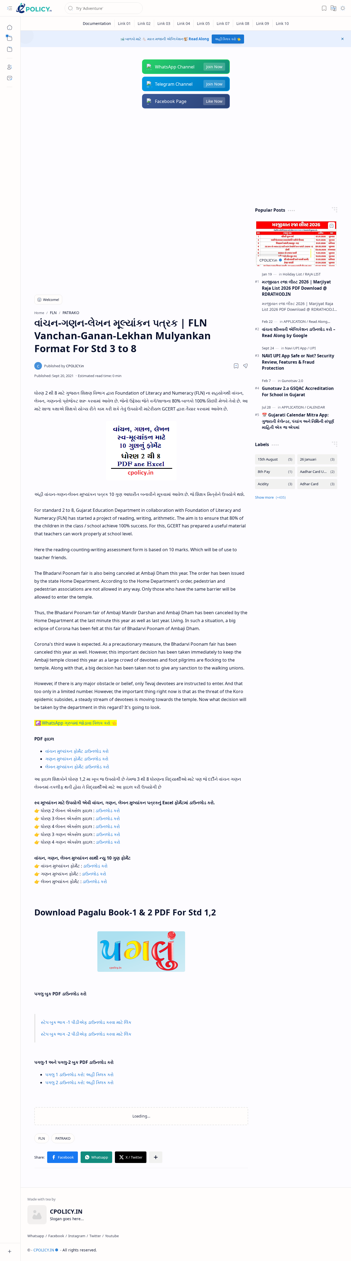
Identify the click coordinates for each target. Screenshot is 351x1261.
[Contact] (9, 78)
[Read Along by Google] (327, 321)
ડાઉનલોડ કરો (107, 811)
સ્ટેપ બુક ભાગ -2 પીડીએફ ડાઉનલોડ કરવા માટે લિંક (86, 1034)
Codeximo (334, 1250)
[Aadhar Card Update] (317, 472)
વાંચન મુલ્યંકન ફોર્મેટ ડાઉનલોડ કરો (77, 751)
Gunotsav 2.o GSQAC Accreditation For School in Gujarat (298, 391)
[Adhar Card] (317, 484)
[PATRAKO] (63, 1138)
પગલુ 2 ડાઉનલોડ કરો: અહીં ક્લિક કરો (79, 1082)
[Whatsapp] (35, 1236)
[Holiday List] (293, 274)
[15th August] (275, 459)
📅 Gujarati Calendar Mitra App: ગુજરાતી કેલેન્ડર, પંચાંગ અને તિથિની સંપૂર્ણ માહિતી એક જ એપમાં (298, 421)
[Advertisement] (185, 157)
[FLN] (41, 1138)
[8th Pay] (275, 472)
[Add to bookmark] (331, 226)
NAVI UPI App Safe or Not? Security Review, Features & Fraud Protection (298, 362)
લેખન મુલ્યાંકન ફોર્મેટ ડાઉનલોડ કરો (77, 767)
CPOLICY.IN (43, 1250)
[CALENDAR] (316, 407)
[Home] (9, 27)
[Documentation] (97, 23)
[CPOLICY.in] (64, 365)
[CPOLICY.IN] (33, 8)
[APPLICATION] (296, 321)
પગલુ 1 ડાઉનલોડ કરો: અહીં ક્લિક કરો (79, 1075)
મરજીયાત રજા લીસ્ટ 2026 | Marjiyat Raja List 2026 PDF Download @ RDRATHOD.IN (296, 288)
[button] (9, 8)
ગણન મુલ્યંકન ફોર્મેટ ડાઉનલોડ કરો (76, 759)
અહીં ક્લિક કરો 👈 (228, 39)
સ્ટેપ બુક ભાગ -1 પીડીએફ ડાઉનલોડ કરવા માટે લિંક (86, 1022)
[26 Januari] (317, 459)
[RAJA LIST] (313, 274)
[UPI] (313, 348)
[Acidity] (275, 484)
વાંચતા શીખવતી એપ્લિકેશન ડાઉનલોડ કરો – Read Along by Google (298, 332)
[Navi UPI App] (297, 348)
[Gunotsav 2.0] (292, 380)
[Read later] (236, 366)
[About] (9, 67)
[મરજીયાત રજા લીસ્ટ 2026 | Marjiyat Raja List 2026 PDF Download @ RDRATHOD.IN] (296, 243)
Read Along (199, 38)
